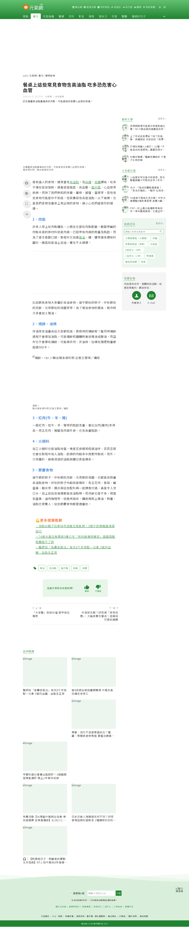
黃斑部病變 (131, 261)
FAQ (54, 916)
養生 (36, 16)
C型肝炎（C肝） (134, 255)
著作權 (90, 916)
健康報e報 (79, 893)
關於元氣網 (61, 907)
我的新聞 (150, 7)
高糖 (88, 182)
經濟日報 (91, 7)
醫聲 (124, 16)
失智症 (153, 244)
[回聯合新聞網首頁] (26, 7)
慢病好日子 (139, 16)
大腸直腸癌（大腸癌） (137, 238)
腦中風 (96, 187)
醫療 (61, 16)
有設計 (117, 7)
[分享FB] (26, 183)
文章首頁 (118, 907)
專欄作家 (129, 907)
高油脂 (74, 182)
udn (25, 75)
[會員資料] (160, 7)
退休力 (103, 16)
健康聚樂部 (74, 907)
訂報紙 (122, 916)
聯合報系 (112, 916)
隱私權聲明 (100, 916)
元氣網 (33, 75)
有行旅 (128, 7)
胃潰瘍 (150, 255)
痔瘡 (155, 238)
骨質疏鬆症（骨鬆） (135, 244)
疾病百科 (97, 907)
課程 (91, 16)
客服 (60, 916)
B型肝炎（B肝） (134, 249)
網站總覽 (144, 916)
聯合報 (78, 7)
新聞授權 (69, 916)
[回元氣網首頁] (36, 7)
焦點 (25, 16)
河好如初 (105, 7)
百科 (71, 16)
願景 (138, 7)
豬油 (82, 237)
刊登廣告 (45, 916)
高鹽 (97, 182)
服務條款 (80, 916)
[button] (164, 16)
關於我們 (132, 916)
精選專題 (86, 907)
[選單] (164, 7)
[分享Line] (26, 193)
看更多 (161, 118)
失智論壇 (48, 16)
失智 (114, 16)
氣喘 (143, 261)
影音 (81, 16)
